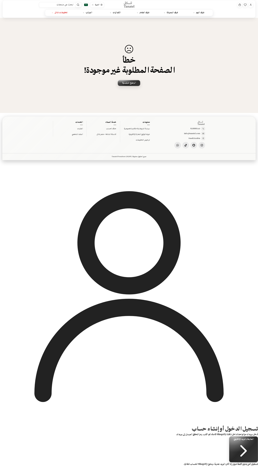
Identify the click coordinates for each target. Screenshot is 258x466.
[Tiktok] (185, 145)
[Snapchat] (194, 145)
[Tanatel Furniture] (129, 4)
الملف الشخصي (77, 134)
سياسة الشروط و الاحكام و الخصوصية (137, 129)
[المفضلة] (245, 5)
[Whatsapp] (177, 145)
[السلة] (239, 5)
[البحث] (78, 5)
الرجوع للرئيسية (129, 83)
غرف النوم (200, 13)
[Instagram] (202, 145)
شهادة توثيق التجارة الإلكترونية (139, 134)
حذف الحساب (111, 129)
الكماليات (117, 13)
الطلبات (80, 129)
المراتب (89, 13)
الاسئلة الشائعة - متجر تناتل (106, 134)
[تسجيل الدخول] (250, 5)
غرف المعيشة (172, 13)
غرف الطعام (144, 13)
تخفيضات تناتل (61, 13)
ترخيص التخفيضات (143, 140)
